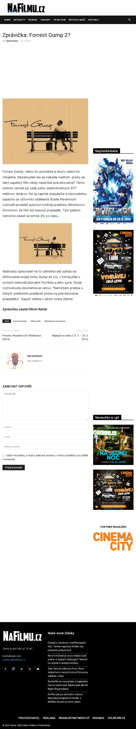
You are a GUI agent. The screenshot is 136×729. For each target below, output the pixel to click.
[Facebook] (5, 669)
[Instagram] (13, 669)
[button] (129, 20)
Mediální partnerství (74, 718)
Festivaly (93, 19)
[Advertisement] (45, 70)
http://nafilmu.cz (34, 361)
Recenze (32, 19)
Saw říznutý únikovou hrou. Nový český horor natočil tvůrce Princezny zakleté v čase (68, 672)
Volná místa (116, 718)
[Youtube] (38, 669)
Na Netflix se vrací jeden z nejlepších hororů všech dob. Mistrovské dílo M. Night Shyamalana (68, 685)
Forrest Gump (20, 321)
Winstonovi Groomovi (55, 321)
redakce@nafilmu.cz (13, 659)
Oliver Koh (36, 321)
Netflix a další (77, 19)
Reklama (49, 718)
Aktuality (19, 19)
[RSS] (21, 669)
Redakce (98, 718)
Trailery (45, 19)
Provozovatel (29, 718)
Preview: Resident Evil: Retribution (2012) (21, 337)
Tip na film (59, 19)
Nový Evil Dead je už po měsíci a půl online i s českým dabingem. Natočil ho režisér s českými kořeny (67, 659)
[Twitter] (30, 669)
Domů (7, 19)
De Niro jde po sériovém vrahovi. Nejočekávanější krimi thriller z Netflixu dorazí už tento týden (65, 698)
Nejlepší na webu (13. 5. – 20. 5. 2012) (70, 337)
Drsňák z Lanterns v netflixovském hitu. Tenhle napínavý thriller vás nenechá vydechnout (67, 646)
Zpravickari (12, 40)
